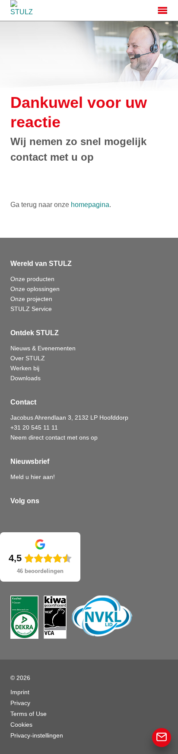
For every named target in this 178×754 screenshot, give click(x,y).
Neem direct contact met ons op (54, 437)
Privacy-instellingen (36, 735)
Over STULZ (27, 358)
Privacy (20, 702)
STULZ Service (31, 308)
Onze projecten (31, 298)
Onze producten (32, 278)
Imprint (19, 692)
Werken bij (24, 368)
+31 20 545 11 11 (34, 427)
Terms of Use (28, 713)
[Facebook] (36, 518)
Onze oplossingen (35, 288)
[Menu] (162, 10)
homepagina (90, 204)
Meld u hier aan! (32, 476)
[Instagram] (55, 518)
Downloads (25, 378)
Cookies (21, 724)
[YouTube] (74, 518)
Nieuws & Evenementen (43, 348)
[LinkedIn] (17, 518)
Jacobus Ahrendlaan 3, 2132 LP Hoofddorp (69, 417)
